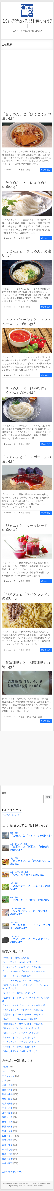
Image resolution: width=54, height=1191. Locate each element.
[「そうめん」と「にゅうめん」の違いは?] (27, 192)
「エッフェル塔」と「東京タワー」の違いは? (23, 971)
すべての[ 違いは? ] (11, 815)
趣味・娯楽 (7, 1145)
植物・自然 (7, 1122)
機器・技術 (7, 1126)
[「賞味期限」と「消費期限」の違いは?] (27, 672)
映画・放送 (7, 1117)
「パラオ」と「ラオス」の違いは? (18, 1047)
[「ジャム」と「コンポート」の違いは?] (27, 467)
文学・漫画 (7, 1113)
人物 (4, 1080)
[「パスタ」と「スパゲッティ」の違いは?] (27, 604)
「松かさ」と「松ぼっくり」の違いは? (20, 1028)
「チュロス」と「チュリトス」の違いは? (21, 967)
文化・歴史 (7, 1108)
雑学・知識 (7, 1154)
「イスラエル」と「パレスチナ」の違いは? (22, 1010)
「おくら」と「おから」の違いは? (18, 993)
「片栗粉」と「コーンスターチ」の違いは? (22, 1014)
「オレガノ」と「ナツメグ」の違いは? (20, 1033)
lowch (8, 170)
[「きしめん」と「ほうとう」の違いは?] (27, 124)
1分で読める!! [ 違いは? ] (27, 23)
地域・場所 (7, 1099)
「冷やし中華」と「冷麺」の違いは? (19, 1051)
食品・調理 (25, 170)
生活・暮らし (26, 717)
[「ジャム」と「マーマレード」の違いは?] (27, 535)
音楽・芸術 (7, 1159)
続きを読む (45, 170)
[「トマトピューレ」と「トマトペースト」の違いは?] (27, 329)
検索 (4, 793)
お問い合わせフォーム (12, 1171)
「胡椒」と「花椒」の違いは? (16, 958)
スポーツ (6, 1071)
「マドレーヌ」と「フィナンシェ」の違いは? (23, 1005)
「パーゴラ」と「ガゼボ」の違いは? (19, 962)
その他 (5, 1067)
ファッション (8, 1076)
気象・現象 (7, 1131)
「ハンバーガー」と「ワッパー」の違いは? (22, 981)
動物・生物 (7, 1094)
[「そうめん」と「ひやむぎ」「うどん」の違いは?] (27, 398)
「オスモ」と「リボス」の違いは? (18, 1037)
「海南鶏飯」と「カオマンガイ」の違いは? (22, 1024)
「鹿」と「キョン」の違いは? (16, 976)
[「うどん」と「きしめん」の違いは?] (27, 261)
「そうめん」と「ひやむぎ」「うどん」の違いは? (25, 390)
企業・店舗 (7, 1085)
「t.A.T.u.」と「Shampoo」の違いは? (19, 1019)
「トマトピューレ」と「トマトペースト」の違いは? (26, 321)
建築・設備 (7, 1103)
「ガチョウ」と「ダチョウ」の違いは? (20, 1042)
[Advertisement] (27, 78)
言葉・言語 (7, 1140)
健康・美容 (7, 1090)
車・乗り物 (7, 1149)
